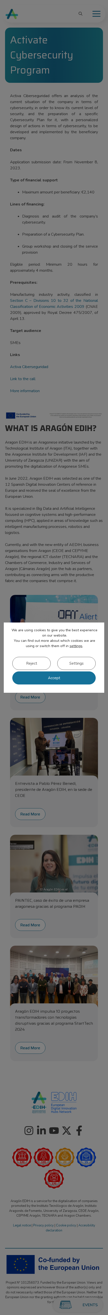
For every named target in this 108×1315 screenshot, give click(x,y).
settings (76, 646)
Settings (76, 663)
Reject (31, 663)
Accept (54, 677)
